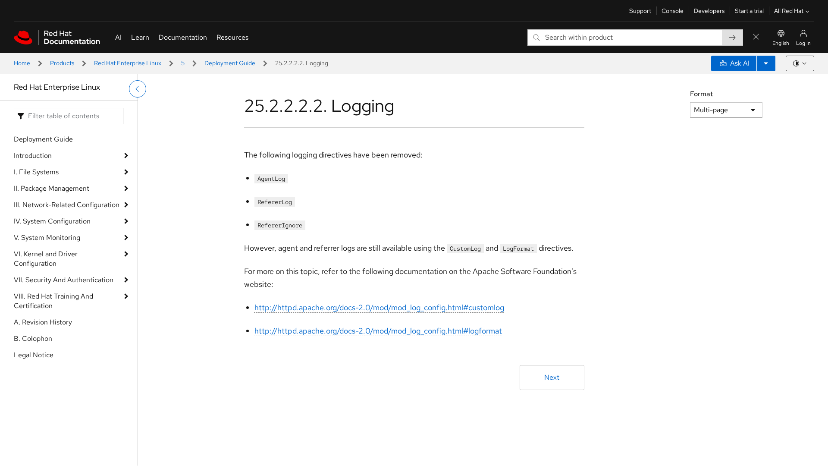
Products (62, 63)
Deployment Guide (229, 63)
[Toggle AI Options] (765, 63)
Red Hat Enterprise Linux (127, 63)
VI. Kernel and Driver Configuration (46, 258)
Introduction (33, 155)
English (780, 43)
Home (22, 63)
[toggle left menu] (137, 89)
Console (673, 11)
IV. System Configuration (52, 221)
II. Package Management (51, 188)
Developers (709, 11)
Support (640, 11)
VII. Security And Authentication (63, 279)
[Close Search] (756, 37)
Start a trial (749, 11)
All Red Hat (788, 11)
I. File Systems (36, 171)
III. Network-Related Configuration (66, 204)
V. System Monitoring (47, 237)
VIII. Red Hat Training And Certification (53, 301)
